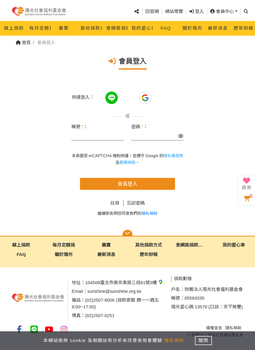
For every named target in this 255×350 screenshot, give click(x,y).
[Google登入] (145, 97)
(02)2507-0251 (100, 315)
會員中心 (224, 11)
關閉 (203, 340)
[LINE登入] (112, 97)
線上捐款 (14, 28)
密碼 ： (139, 126)
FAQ (166, 28)
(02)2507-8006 (100, 300)
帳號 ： (79, 126)
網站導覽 (174, 11)
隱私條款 (149, 213)
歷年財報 (244, 28)
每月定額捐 (40, 28)
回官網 (152, 11)
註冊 (114, 203)
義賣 (64, 28)
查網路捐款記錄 (117, 28)
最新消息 (218, 28)
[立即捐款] (246, 183)
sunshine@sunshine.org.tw (114, 291)
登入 (199, 11)
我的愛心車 (142, 28)
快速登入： (83, 97)
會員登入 (127, 184)
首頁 (26, 42)
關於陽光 (192, 28)
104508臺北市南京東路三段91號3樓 (121, 282)
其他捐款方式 (91, 28)
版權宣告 (214, 328)
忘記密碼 (136, 203)
